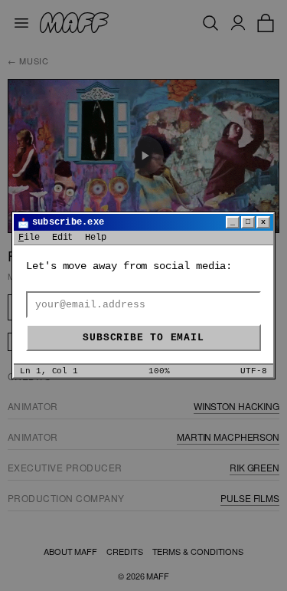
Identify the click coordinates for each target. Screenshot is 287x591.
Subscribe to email (143, 337)
